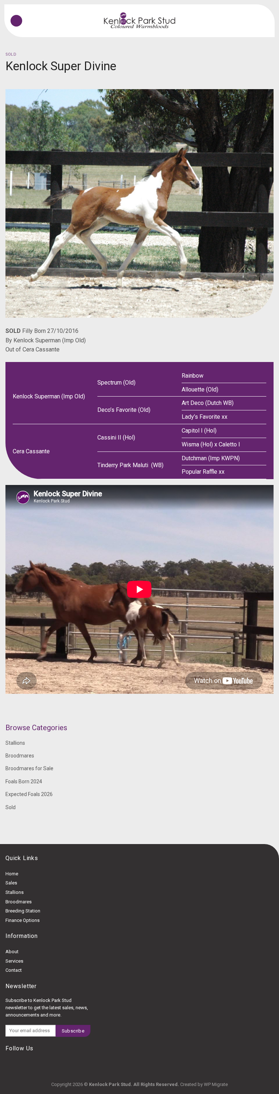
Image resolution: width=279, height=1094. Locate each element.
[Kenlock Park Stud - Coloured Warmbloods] (139, 20)
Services (14, 961)
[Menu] (16, 21)
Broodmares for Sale (29, 768)
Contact (13, 970)
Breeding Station (22, 911)
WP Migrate (216, 1084)
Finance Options (22, 920)
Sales (11, 883)
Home (11, 873)
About (12, 951)
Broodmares (19, 756)
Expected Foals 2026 (29, 794)
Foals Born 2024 (23, 781)
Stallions (15, 743)
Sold (10, 54)
